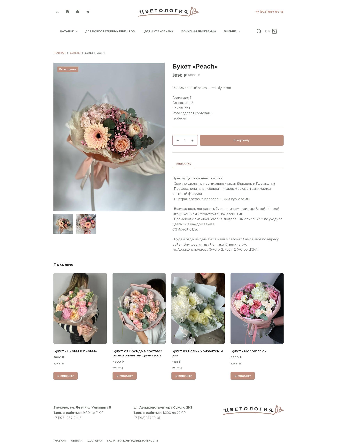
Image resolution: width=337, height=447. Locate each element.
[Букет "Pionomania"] (257, 308)
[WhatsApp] (77, 11)
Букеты (58, 363)
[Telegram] (88, 11)
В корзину (241, 140)
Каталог (67, 31)
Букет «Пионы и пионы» (75, 351)
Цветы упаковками (158, 31)
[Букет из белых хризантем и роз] (198, 308)
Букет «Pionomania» (248, 351)
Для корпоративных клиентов (110, 31)
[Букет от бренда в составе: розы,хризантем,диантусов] (139, 308)
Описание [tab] (183, 163)
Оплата (76, 440)
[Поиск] (259, 31)
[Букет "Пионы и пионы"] (80, 308)
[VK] (57, 11)
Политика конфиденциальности (132, 440)
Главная (59, 440)
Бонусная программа (198, 31)
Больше (230, 31)
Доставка (94, 440)
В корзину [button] (65, 376)
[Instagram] (67, 11)
